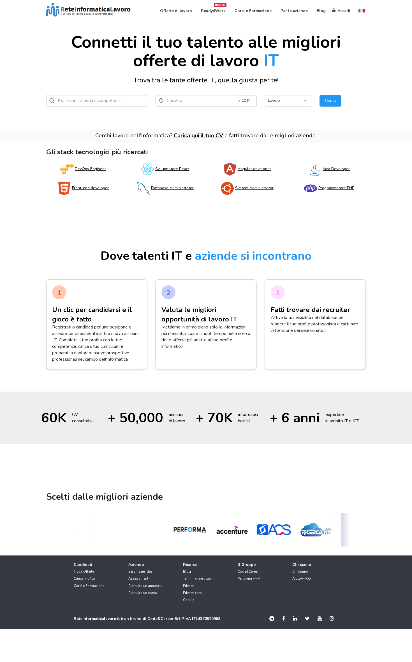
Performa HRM (249, 578)
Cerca (330, 101)
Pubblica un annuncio (145, 586)
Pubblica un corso (142, 593)
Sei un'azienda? (140, 571)
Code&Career (248, 571)
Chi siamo (300, 571)
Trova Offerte (84, 571)
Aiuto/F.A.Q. (302, 578)
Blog (187, 571)
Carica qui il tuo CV (199, 135)
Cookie (188, 600)
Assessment (138, 578)
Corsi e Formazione (89, 586)
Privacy (188, 586)
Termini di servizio (197, 578)
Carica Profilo (84, 578)
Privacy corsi (193, 593)
